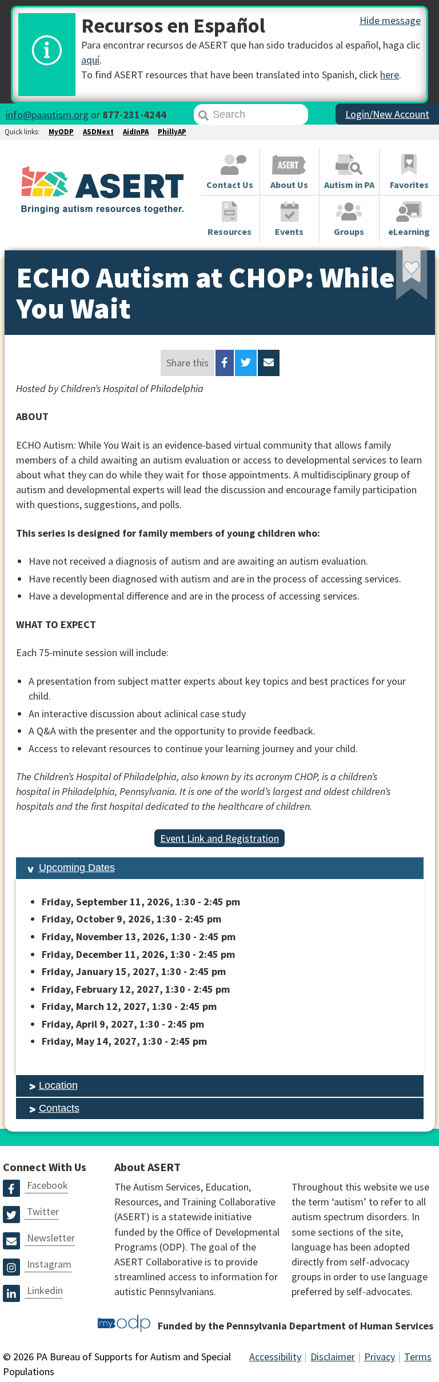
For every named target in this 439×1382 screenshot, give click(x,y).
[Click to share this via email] (269, 363)
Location (58, 1085)
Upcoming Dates (77, 867)
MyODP (61, 132)
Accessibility (275, 1356)
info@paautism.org (47, 114)
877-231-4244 (134, 114)
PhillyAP (172, 132)
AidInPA (136, 132)
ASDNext (98, 132)
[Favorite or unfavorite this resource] (396, 277)
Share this (187, 362)
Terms (418, 1356)
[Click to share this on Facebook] (224, 363)
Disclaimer (332, 1356)
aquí (90, 59)
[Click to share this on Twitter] (246, 363)
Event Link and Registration (219, 838)
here (389, 74)
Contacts (59, 1108)
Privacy (379, 1356)
